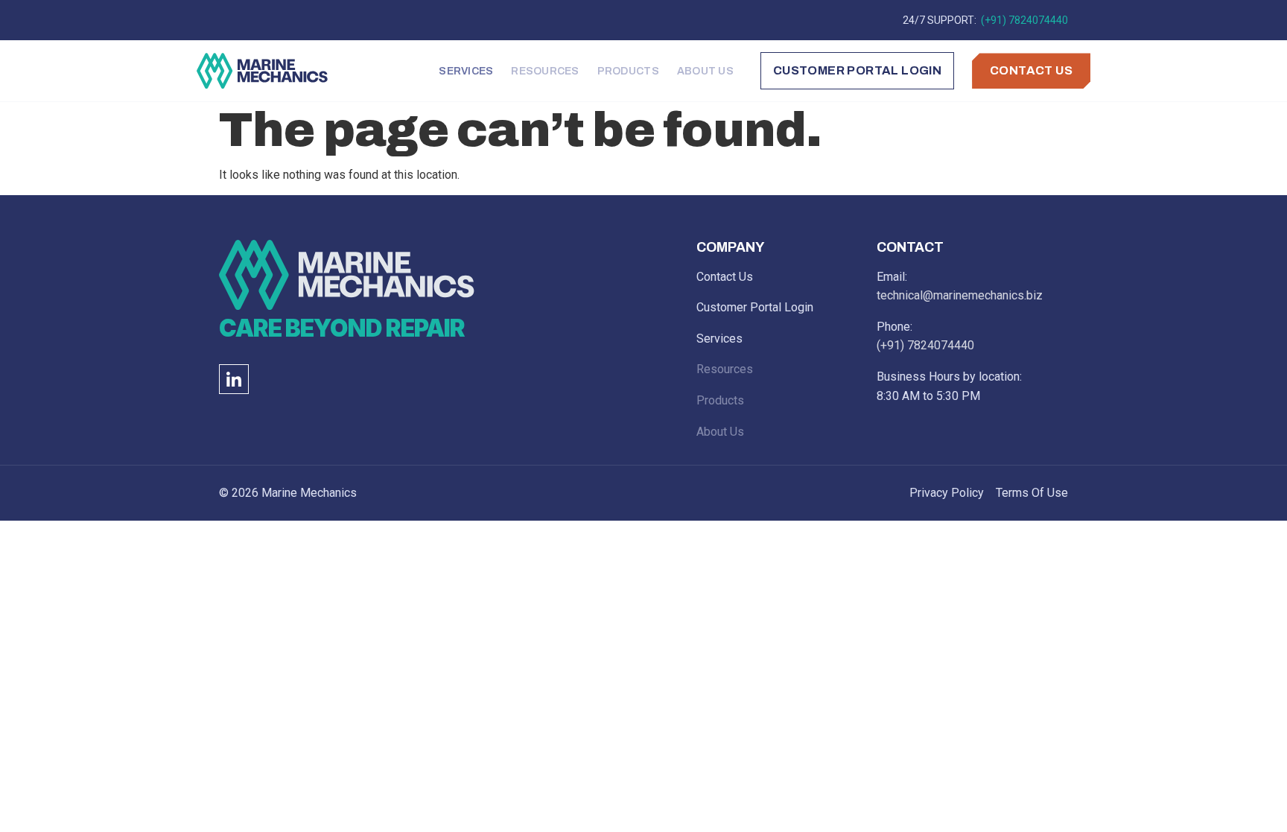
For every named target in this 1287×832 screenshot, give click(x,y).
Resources (545, 71)
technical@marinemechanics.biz (960, 295)
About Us (705, 71)
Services (466, 71)
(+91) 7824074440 (1023, 20)
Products (628, 71)
